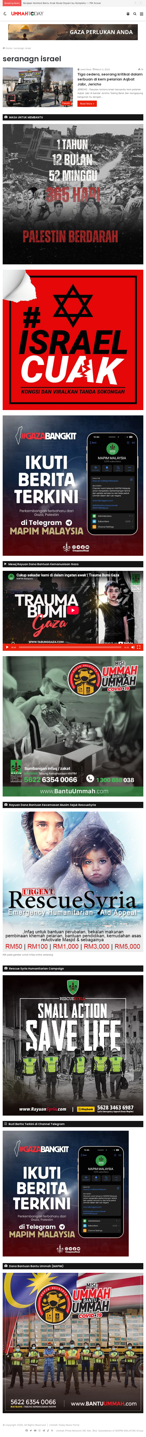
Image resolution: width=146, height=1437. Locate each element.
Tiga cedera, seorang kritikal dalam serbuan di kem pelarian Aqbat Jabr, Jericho (110, 79)
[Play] (7, 647)
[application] (73, 611)
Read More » (87, 103)
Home (8, 48)
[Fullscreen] (138, 647)
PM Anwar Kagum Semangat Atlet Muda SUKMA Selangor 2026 (58, 3)
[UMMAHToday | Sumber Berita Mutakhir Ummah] (27, 13)
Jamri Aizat (85, 69)
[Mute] (133, 647)
